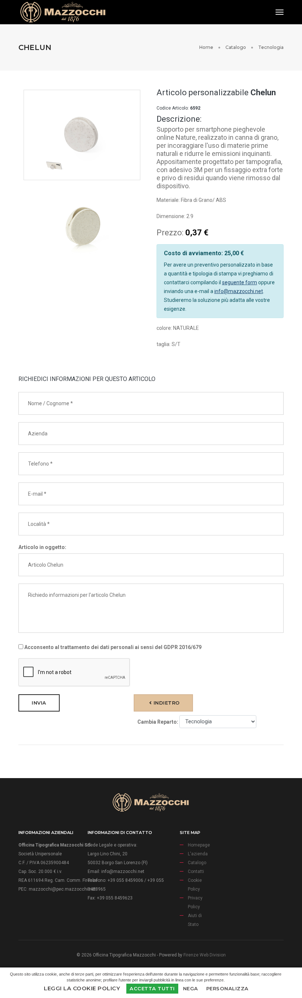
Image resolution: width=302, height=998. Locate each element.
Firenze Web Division (204, 955)
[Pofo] (62, 12)
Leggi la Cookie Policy (82, 988)
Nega (190, 988)
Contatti (196, 871)
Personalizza (227, 988)
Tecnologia (271, 47)
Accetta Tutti (152, 988)
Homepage (199, 845)
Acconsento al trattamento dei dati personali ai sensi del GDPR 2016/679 (112, 647)
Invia (39, 703)
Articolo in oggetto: (42, 547)
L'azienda (198, 853)
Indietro (166, 703)
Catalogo (235, 47)
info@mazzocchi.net (238, 291)
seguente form (239, 282)
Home (206, 47)
